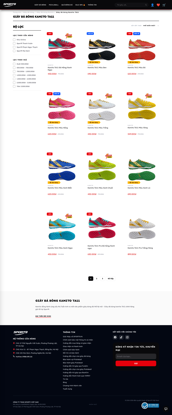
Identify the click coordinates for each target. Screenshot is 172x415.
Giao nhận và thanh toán (73, 346)
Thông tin (92, 5)
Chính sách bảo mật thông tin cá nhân (78, 340)
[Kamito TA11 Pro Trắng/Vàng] (142, 228)
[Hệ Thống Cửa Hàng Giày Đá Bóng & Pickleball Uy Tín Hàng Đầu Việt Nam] (9, 5)
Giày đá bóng (40, 5)
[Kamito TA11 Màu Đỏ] (142, 47)
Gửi (136, 363)
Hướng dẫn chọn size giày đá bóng (77, 356)
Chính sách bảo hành (71, 350)
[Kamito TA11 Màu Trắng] (102, 107)
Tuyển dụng (67, 389)
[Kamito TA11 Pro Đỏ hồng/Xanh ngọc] (102, 228)
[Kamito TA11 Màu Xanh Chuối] (102, 167)
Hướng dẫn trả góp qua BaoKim (76, 372)
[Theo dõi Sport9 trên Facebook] (115, 337)
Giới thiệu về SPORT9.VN (72, 337)
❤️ (158, 5)
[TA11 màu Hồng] (62, 107)
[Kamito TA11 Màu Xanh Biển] (62, 167)
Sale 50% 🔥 (80, 5)
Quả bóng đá (67, 5)
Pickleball (54, 5)
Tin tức (65, 379)
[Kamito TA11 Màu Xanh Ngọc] (62, 228)
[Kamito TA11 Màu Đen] (102, 47)
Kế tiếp (110, 279)
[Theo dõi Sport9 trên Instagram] (127, 337)
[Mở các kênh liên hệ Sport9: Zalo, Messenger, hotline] (166, 409)
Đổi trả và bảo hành (71, 353)
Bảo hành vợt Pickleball (72, 359)
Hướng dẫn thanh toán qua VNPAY (76, 376)
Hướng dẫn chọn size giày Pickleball (77, 369)
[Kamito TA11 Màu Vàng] (142, 107)
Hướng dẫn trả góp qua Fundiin (75, 366)
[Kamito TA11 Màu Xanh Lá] (142, 167)
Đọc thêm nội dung (43, 316)
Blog (65, 382)
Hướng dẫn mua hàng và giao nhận (77, 343)
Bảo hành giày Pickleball (73, 363)
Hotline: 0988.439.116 (24, 357)
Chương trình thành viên (72, 386)
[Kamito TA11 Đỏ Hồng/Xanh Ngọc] (62, 47)
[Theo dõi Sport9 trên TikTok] (121, 337)
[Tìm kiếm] (146, 5)
